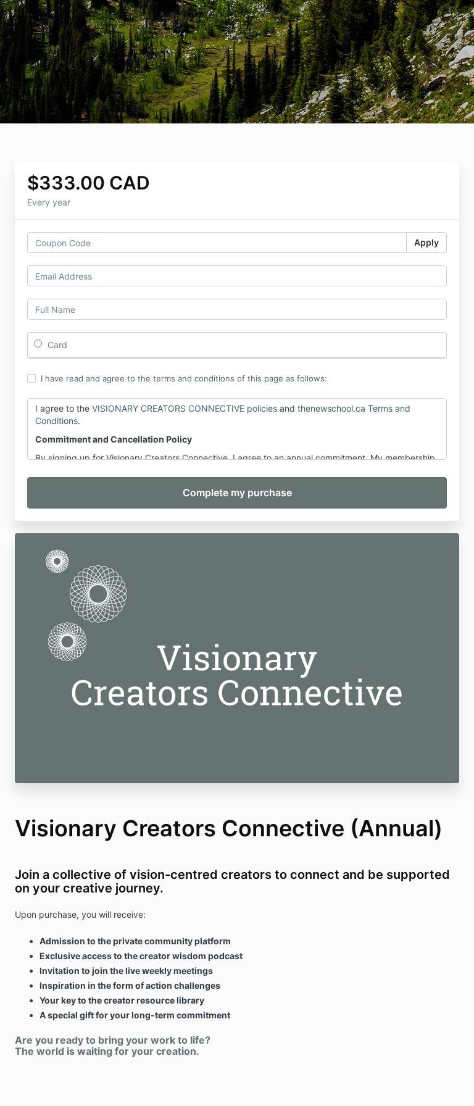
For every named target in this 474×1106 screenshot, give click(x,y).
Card (56, 344)
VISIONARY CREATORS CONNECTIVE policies (184, 408)
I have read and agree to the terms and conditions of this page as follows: (184, 378)
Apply (426, 242)
